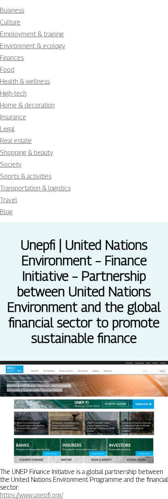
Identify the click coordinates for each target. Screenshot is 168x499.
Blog (6, 212)
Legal (7, 129)
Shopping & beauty (26, 153)
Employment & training (32, 34)
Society (11, 164)
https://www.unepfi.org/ (31, 495)
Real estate (16, 141)
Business (12, 10)
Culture (10, 22)
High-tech (13, 93)
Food (7, 70)
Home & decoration (27, 105)
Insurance (13, 117)
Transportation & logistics (35, 188)
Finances (12, 58)
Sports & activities (25, 176)
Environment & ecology (32, 46)
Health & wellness (25, 81)
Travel (8, 200)
